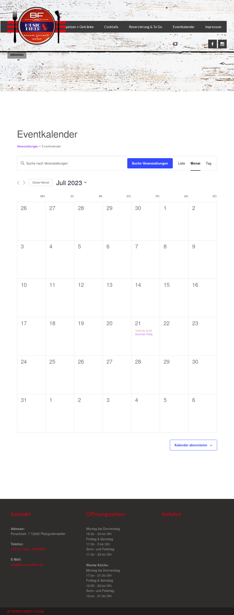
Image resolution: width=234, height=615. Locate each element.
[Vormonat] (18, 183)
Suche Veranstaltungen (150, 163)
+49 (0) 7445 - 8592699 (28, 549)
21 (138, 323)
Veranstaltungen (27, 146)
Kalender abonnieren (191, 445)
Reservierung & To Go (145, 27)
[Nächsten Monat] (24, 183)
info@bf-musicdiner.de (27, 564)
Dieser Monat (40, 182)
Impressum (213, 27)
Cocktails (111, 27)
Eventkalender (184, 27)
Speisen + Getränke (79, 27)
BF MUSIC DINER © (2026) (25, 611)
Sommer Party (144, 334)
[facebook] (212, 41)
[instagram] (222, 41)
